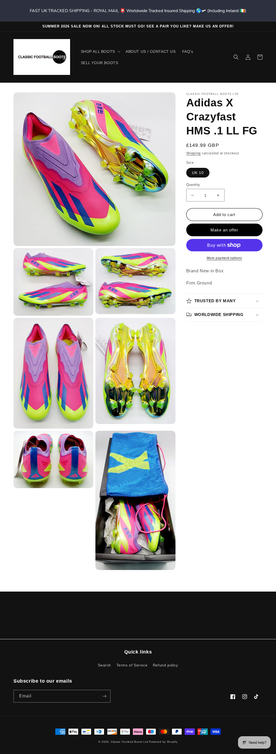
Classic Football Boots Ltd (129, 741)
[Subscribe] (104, 696)
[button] (100, 51)
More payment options (224, 258)
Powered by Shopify (163, 741)
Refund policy (165, 665)
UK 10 (198, 173)
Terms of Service (132, 665)
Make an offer (224, 230)
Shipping (193, 153)
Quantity (193, 185)
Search (104, 665)
